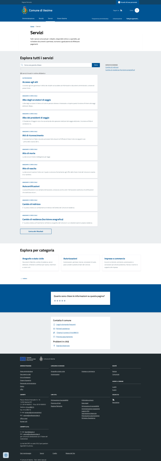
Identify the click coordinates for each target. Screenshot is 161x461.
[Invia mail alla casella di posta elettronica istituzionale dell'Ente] (33, 412)
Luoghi (114, 387)
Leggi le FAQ (85, 411)
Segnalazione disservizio (89, 413)
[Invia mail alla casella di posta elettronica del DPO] (30, 432)
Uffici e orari (23, 418)
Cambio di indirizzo (111, 67)
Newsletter (115, 402)
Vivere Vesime (62, 18)
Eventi (114, 390)
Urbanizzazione (117, 19)
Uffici (21, 389)
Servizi (50, 18)
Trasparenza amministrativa (100, 19)
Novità (41, 18)
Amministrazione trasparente (91, 409)
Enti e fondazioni (25, 377)
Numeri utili (23, 421)
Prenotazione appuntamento (90, 416)
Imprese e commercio (88, 371)
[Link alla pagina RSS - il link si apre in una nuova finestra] (121, 10)
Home (32, 26)
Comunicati (115, 374)
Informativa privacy (88, 400)
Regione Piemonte (27, 2)
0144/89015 (30, 407)
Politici (22, 386)
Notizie (114, 371)
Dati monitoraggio (25, 453)
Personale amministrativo (28, 383)
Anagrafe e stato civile (29, 96)
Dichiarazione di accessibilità (59, 400)
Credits (55, 453)
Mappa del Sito (70, 453)
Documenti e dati (25, 374)
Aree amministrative (26, 371)
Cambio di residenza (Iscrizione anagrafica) (120, 70)
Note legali (85, 403)
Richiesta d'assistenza (88, 418)
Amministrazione (28, 18)
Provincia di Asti (56, 403)
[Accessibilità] (5, 455)
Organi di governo (25, 380)
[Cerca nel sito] (136, 10)
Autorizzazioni (27, 78)
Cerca (96, 65)
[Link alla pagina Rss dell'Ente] (113, 400)
